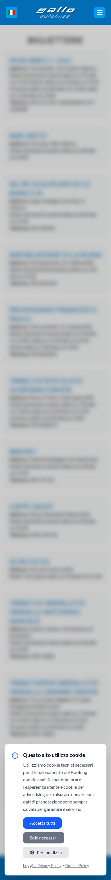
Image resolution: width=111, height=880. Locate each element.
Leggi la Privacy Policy (42, 865)
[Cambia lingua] (11, 12)
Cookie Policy (77, 865)
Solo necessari (43, 837)
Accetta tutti (42, 823)
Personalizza (49, 852)
